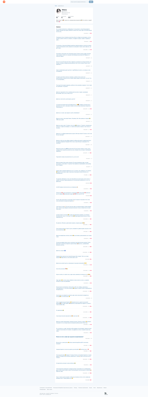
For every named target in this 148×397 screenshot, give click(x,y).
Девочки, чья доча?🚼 (61, 250)
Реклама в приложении (83, 387)
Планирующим (43, 389)
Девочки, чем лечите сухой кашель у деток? (65, 98)
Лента (56, 5)
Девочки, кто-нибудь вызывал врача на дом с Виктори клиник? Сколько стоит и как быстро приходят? (74, 134)
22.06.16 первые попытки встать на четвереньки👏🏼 (67, 187)
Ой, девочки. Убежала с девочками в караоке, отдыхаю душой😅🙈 (70, 222)
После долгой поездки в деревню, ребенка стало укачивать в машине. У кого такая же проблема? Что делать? (74, 86)
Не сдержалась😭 (60, 310)
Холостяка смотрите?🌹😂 (62, 268)
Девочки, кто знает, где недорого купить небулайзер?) (67, 112)
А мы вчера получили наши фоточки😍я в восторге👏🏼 (67, 315)
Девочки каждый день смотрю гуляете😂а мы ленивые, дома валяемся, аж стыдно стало (74, 236)
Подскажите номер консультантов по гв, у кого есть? (67, 156)
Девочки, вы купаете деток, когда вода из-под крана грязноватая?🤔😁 (71, 263)
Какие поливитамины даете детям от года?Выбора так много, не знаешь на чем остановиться (73, 70)
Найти (91, 1)
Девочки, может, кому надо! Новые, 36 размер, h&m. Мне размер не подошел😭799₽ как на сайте (73, 119)
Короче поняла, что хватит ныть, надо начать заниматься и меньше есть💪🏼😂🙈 (73, 274)
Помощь (75, 387)
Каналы (90, 387)
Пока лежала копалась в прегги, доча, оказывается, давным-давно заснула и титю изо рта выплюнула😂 (73, 229)
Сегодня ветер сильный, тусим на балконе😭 (66, 363)
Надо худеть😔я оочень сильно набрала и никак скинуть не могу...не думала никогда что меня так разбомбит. (72, 280)
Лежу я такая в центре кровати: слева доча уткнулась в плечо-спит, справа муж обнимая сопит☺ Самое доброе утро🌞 (73, 377)
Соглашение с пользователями (46, 387)
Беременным (99, 387)
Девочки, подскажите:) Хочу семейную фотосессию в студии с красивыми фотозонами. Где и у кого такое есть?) (72, 92)
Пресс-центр (49, 389)
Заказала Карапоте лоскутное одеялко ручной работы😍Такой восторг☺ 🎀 (72, 349)
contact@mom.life (48, 394)
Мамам (105, 387)
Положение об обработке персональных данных (63, 387)
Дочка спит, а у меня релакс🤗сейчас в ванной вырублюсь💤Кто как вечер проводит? (72, 343)
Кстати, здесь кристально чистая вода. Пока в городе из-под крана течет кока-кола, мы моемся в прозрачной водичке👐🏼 (73, 200)
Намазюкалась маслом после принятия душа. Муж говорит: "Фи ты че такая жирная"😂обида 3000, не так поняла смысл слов (72, 257)
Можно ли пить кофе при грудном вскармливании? (69, 336)
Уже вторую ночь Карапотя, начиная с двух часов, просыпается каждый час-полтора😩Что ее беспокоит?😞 (72, 296)
